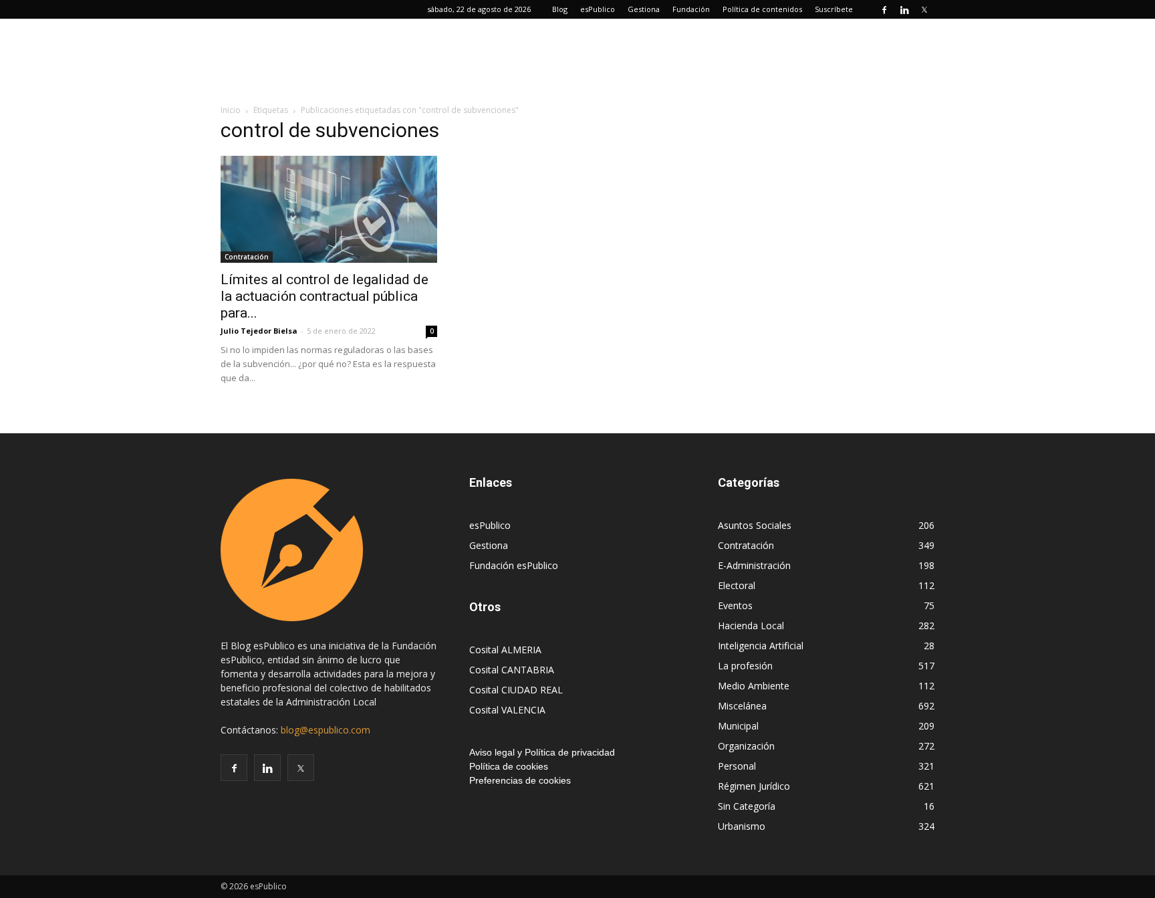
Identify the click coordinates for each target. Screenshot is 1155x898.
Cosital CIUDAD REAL (516, 689)
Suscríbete (834, 9)
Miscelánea (742, 705)
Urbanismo (741, 826)
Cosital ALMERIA (505, 649)
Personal (737, 766)
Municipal (738, 725)
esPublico (597, 9)
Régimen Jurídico (754, 786)
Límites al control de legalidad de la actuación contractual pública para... (324, 296)
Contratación (247, 256)
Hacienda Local (751, 625)
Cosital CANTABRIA (511, 669)
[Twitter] (924, 9)
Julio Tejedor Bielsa (259, 331)
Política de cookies (508, 766)
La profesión (745, 665)
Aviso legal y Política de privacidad (542, 752)
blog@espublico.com (325, 729)
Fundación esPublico (513, 565)
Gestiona (644, 9)
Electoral (736, 585)
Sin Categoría (746, 806)
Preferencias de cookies (520, 780)
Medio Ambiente (753, 685)
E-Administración (754, 565)
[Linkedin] (904, 9)
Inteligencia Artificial (760, 645)
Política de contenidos (762, 9)
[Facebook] (884, 9)
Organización (746, 746)
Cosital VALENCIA (507, 709)
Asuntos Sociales (754, 525)
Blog (559, 9)
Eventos (735, 605)
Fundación (691, 9)
